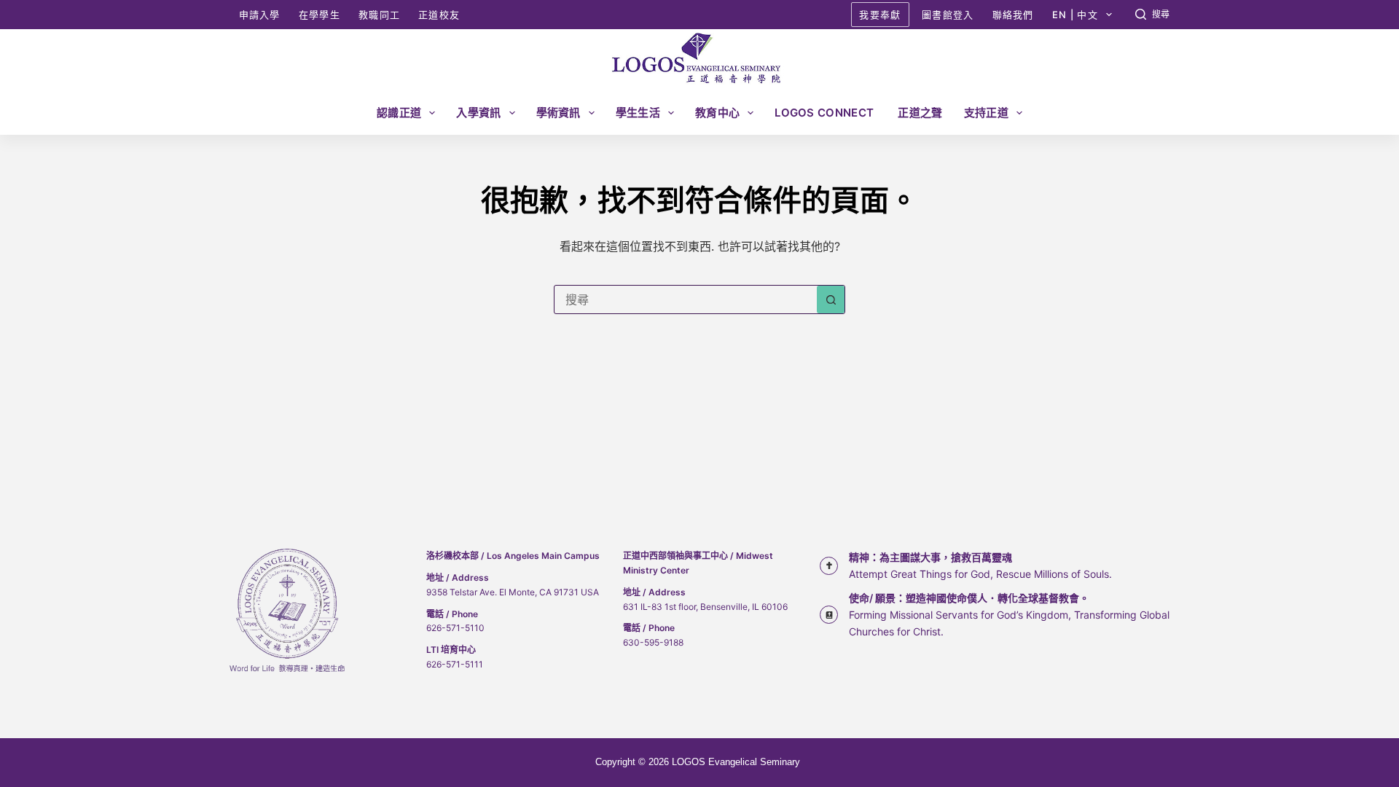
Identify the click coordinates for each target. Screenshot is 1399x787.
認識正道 (399, 113)
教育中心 (717, 113)
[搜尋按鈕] (831, 299)
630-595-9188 (653, 642)
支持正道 (986, 113)
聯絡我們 (1013, 14)
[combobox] (685, 299)
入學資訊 (478, 113)
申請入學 (260, 14)
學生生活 (638, 113)
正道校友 (439, 14)
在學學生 (319, 14)
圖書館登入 (948, 14)
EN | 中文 (1075, 14)
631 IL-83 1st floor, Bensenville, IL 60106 (705, 606)
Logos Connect (826, 113)
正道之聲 (920, 113)
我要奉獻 (880, 14)
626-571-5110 (455, 627)
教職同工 (379, 14)
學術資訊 (558, 113)
